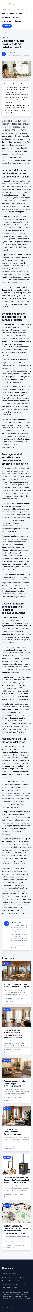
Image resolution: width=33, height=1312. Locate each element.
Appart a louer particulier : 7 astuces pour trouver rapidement (14, 1083)
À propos (18, 21)
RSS (15, 1287)
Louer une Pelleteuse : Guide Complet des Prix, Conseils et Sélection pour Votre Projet (16, 1180)
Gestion (24, 9)
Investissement (7, 21)
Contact (7, 26)
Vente (17, 9)
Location (5, 13)
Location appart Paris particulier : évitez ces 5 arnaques (13, 1131)
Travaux (19, 13)
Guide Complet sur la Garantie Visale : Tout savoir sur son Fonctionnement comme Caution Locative (16, 1230)
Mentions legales (7, 1287)
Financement (16, 17)
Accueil (4, 9)
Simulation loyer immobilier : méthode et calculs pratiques (16, 985)
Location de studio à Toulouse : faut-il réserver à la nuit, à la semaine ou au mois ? (13, 1034)
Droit (12, 13)
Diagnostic (6, 17)
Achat (11, 9)
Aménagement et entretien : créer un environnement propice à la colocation (17, 100)
